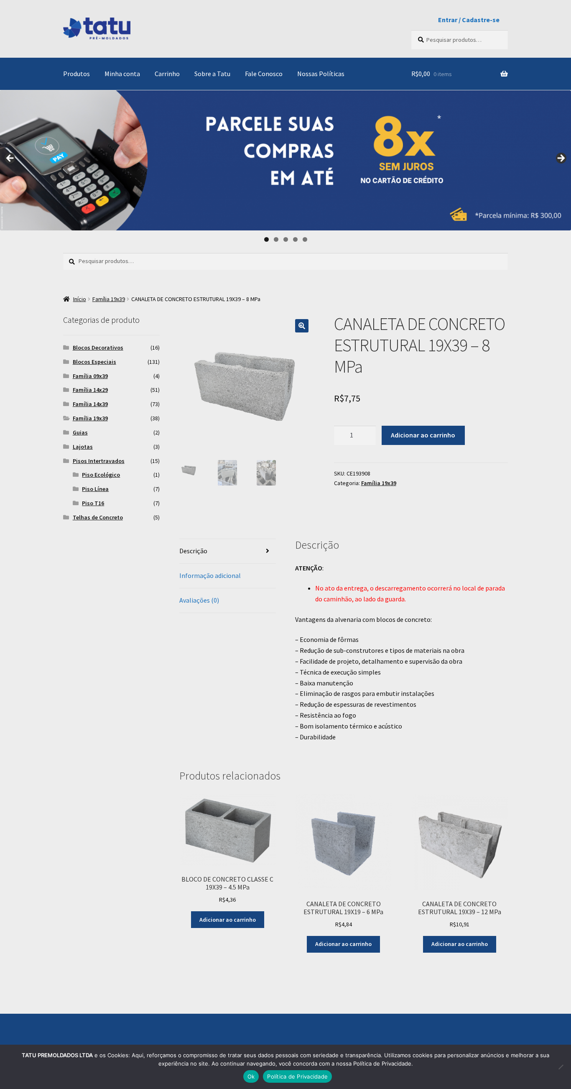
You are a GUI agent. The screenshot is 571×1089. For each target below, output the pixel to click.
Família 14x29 (90, 390)
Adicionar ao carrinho (423, 435)
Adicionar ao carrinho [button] (227, 919)
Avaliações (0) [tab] (199, 600)
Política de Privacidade (297, 1076)
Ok (251, 1076)
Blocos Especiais (94, 362)
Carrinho (167, 73)
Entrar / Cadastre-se (469, 19)
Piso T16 (93, 503)
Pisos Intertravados (99, 461)
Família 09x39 (90, 376)
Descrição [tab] (193, 551)
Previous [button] (10, 158)
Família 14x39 (90, 404)
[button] (301, 325)
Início (79, 299)
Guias (80, 432)
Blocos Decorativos (98, 347)
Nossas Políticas (320, 73)
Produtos (76, 73)
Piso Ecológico (101, 474)
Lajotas (83, 446)
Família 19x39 (108, 299)
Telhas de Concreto (98, 517)
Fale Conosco (264, 73)
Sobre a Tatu (212, 73)
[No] (560, 1067)
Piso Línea (95, 489)
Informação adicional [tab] (210, 575)
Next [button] (560, 158)
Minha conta (122, 73)
